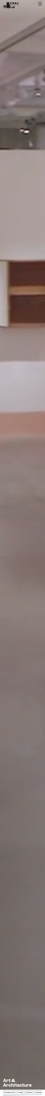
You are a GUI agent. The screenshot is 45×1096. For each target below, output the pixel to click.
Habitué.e (38, 1093)
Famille (20, 1093)
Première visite (9, 1093)
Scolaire (29, 1093)
